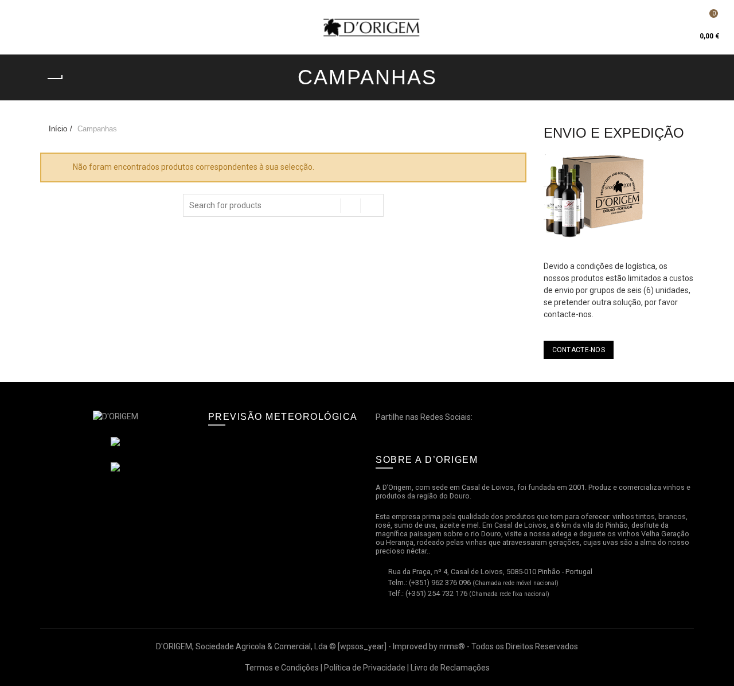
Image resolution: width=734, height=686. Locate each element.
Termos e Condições (282, 667)
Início (58, 128)
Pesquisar (372, 205)
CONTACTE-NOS (579, 350)
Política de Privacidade (364, 667)
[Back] (54, 78)
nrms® (452, 646)
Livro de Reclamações (450, 667)
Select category (350, 205)
